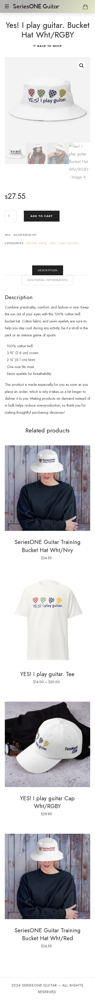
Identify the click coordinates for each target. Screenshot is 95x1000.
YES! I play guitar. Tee (47, 674)
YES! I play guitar (63, 243)
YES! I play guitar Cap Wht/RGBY (47, 802)
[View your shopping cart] (85, 6)
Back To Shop (49, 46)
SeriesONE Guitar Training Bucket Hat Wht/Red (47, 934)
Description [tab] (48, 270)
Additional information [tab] (47, 280)
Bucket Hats (36, 243)
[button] (81, 65)
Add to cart (41, 216)
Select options (47, 620)
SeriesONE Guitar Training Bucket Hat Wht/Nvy (47, 546)
